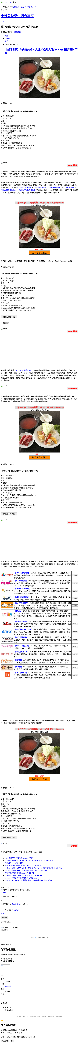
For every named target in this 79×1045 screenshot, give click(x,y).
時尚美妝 (17, 32)
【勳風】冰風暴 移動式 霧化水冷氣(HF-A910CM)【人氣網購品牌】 (29, 860)
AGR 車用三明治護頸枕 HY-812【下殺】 (19, 858)
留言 (18, 904)
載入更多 (4, 917)
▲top (3, 913)
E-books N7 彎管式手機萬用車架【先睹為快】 (21, 878)
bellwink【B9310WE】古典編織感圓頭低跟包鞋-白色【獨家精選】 (29, 880)
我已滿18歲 (5, 1041)
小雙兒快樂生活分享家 (17, 16)
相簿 (6, 36)
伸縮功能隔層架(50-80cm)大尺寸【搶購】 (20, 873)
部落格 (7, 38)
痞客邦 (14, 904)
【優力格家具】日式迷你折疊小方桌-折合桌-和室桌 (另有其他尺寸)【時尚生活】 (34, 868)
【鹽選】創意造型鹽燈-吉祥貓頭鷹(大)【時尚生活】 (24, 875)
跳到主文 (4, 22)
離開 (11, 1041)
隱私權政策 (51, 1016)
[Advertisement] (39, 350)
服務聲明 (59, 1016)
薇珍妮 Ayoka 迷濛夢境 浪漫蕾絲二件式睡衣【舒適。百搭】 (26, 870)
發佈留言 (4, 930)
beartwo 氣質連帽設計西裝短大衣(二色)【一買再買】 (24, 865)
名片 (6, 41)
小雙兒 (3, 892)
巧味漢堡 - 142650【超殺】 (14, 863)
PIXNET (24, 1016)
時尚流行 (17, 910)
